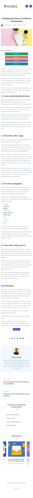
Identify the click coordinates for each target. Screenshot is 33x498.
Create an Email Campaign (13, 422)
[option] (16, 452)
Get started (16, 329)
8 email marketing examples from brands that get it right (16, 460)
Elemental (11, 272)
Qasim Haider (8, 25)
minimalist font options (21, 197)
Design (14, 25)
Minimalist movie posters (8, 115)
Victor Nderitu (13, 122)
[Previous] (15, 470)
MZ (10, 232)
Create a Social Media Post (13, 415)
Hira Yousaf (11, 463)
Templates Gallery (10, 425)
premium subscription (22, 228)
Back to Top (17, 488)
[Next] (18, 470)
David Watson (27, 170)
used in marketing (8, 71)
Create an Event (10, 418)
